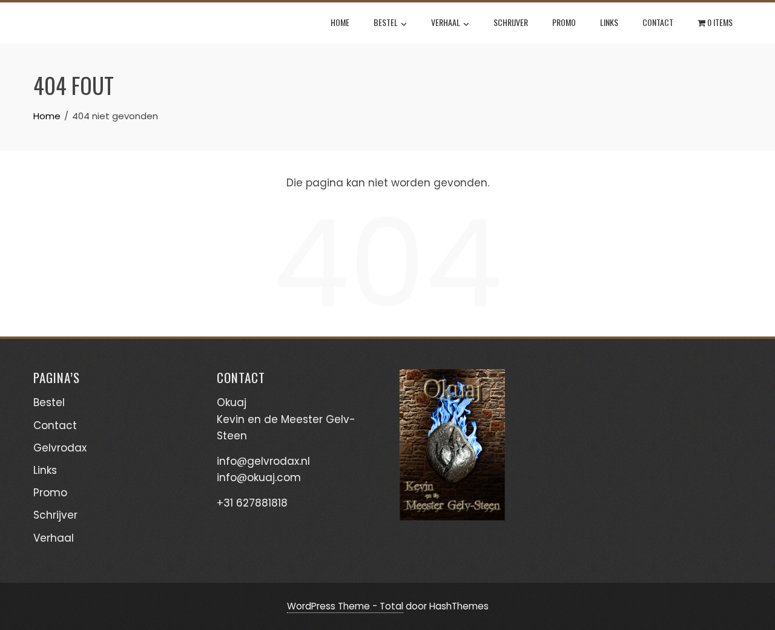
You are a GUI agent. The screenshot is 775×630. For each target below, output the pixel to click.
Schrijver (510, 22)
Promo (564, 22)
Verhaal (445, 22)
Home (340, 22)
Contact (657, 22)
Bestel (386, 22)
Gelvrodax (60, 448)
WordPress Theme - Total (345, 606)
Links (609, 22)
